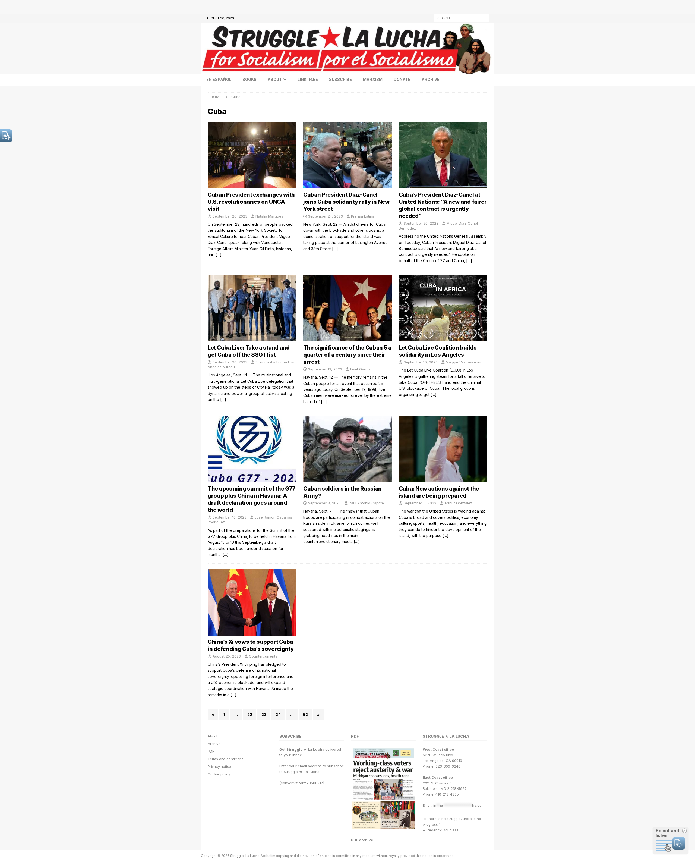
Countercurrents (263, 656)
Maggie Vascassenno (464, 362)
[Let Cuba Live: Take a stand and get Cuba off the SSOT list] (252, 308)
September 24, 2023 (325, 216)
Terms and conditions (226, 759)
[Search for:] (461, 17)
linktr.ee (308, 79)
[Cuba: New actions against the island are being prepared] (443, 449)
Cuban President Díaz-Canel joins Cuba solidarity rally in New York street (346, 201)
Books (249, 79)
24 (278, 714)
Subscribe (340, 79)
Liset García (360, 369)
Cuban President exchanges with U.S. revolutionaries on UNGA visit (251, 201)
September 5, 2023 (420, 503)
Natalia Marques (269, 216)
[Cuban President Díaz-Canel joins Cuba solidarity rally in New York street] (347, 155)
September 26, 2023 (230, 216)
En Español (218, 79)
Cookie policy (219, 774)
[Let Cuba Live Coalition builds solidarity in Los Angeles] (443, 308)
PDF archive (362, 840)
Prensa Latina (362, 216)
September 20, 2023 (421, 223)
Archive (431, 79)
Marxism (373, 79)
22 (249, 714)
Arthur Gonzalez (458, 503)
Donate (402, 79)
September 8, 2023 (324, 503)
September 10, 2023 (421, 362)
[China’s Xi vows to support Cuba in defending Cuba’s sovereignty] (252, 602)
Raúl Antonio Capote (366, 503)
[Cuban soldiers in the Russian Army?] (347, 449)
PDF (211, 751)
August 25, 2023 (227, 656)
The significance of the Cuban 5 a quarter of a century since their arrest (347, 354)
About (275, 79)
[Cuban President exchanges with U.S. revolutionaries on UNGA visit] (252, 155)
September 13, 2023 (325, 369)
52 (305, 714)
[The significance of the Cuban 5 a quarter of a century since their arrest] (347, 308)
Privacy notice (219, 766)
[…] (219, 254)
